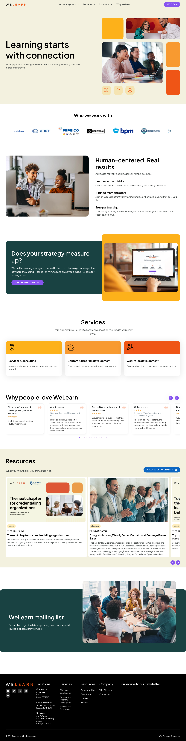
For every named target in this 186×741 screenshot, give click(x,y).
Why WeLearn (123, 4)
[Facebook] (8, 691)
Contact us (104, 694)
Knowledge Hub (67, 4)
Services (87, 4)
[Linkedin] (26, 691)
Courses (84, 698)
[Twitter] (14, 691)
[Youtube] (8, 695)
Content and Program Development (66, 700)
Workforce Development (66, 691)
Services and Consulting (65, 707)
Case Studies (86, 694)
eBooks (84, 702)
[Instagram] (20, 691)
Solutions (104, 4)
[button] (171, 398)
